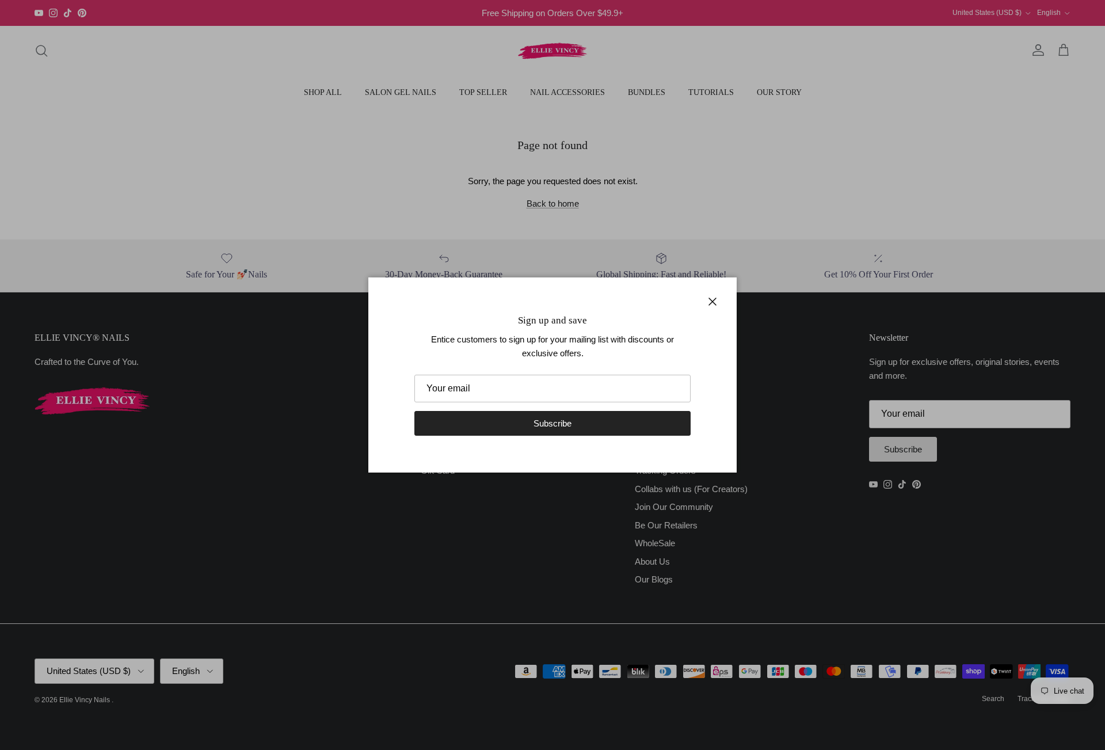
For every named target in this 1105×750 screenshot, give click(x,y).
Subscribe (552, 423)
